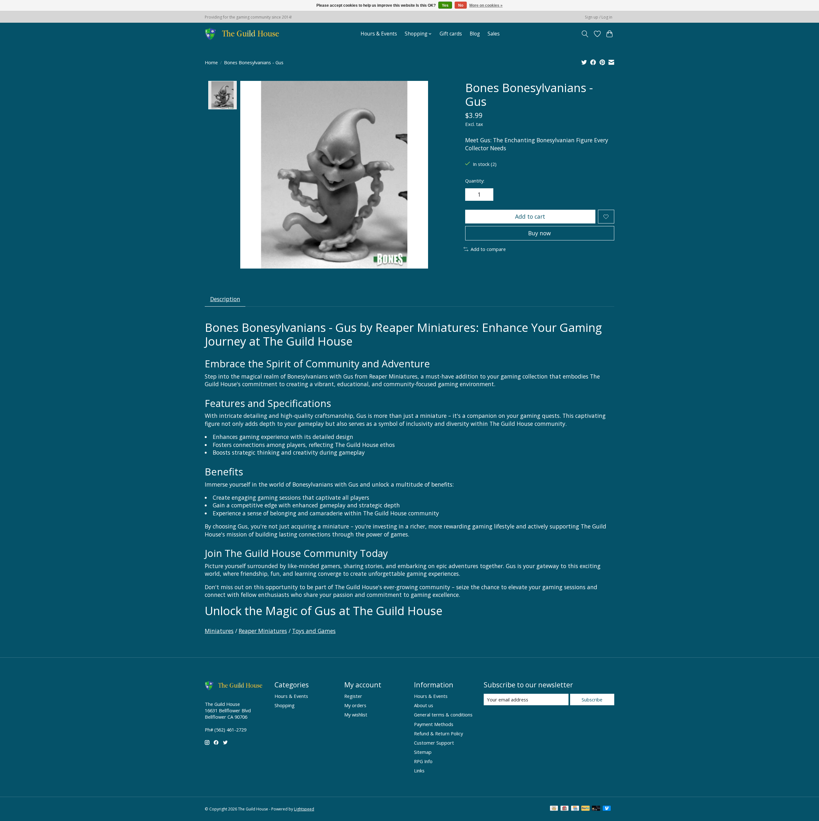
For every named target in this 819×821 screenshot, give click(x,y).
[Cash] (554, 809)
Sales (494, 33)
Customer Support (434, 742)
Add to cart (530, 216)
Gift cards (451, 33)
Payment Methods (433, 724)
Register (353, 696)
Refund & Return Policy (438, 733)
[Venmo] (607, 809)
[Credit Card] (575, 809)
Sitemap (423, 752)
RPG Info (423, 761)
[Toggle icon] (585, 34)
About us (423, 705)
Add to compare (488, 249)
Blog (475, 33)
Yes (445, 5)
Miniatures (219, 631)
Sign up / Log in (598, 17)
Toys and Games (314, 631)
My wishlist (355, 714)
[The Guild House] (244, 34)
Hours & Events (379, 33)
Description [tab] (225, 299)
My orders (355, 705)
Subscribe (592, 699)
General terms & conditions (443, 714)
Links (419, 770)
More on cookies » (486, 5)
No (460, 5)
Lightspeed (304, 809)
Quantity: (474, 180)
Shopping (284, 705)
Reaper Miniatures (263, 631)
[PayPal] (585, 809)
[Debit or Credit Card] (596, 809)
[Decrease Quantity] (472, 194)
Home (211, 62)
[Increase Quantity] (486, 194)
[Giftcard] (565, 809)
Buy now (539, 233)
